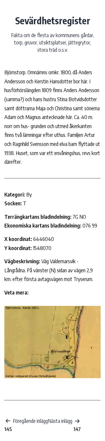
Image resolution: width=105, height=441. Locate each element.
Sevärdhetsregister (52, 20)
